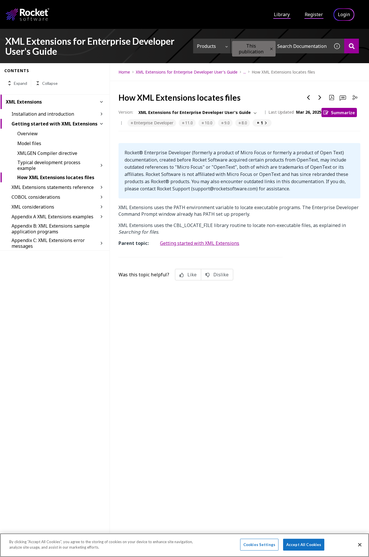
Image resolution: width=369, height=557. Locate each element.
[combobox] (280, 46)
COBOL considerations (36, 197)
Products (206, 46)
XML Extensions (24, 102)
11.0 (189, 122)
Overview (27, 133)
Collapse (50, 83)
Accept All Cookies (303, 544)
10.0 (208, 122)
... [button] (244, 72)
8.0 (244, 122)
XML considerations (33, 207)
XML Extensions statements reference (53, 187)
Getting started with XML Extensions (54, 124)
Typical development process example (48, 165)
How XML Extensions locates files (55, 177)
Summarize (343, 112)
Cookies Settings (259, 544)
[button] (271, 49)
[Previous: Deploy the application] (308, 97)
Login (344, 14)
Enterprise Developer (153, 122)
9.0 (227, 122)
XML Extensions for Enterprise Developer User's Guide (187, 72)
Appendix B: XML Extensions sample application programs (51, 229)
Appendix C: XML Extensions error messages (48, 243)
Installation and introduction (43, 114)
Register (314, 14)
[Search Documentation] (351, 46)
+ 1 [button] (260, 122)
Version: (125, 112)
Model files (29, 143)
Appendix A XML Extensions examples (52, 216)
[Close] (359, 544)
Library (282, 14)
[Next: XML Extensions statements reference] (320, 97)
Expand (20, 83)
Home (124, 72)
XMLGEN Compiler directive (47, 153)
